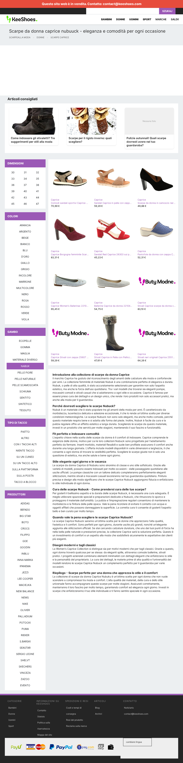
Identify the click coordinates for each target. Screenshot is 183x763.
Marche (161, 19)
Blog (97, 707)
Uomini (11, 720)
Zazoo (25, 679)
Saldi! (175, 19)
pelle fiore (25, 372)
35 (37, 178)
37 (25, 184)
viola (25, 319)
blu (25, 250)
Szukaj (167, 11)
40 (25, 191)
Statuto (41, 716)
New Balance (25, 591)
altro (25, 437)
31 (25, 172)
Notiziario (129, 707)
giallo (25, 262)
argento (25, 231)
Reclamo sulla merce (76, 726)
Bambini (12, 707)
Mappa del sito (44, 734)
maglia (25, 353)
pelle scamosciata (25, 385)
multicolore (25, 287)
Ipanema (25, 566)
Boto (25, 522)
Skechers (25, 666)
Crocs (25, 528)
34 (25, 178)
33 (12, 178)
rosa (25, 300)
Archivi (98, 713)
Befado (25, 509)
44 (37, 197)
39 (12, 191)
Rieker (25, 635)
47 (37, 203)
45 (12, 203)
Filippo (25, 534)
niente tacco (25, 450)
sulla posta (25, 475)
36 (12, 184)
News (25, 597)
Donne (11, 713)
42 (12, 197)
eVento (25, 685)
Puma (25, 628)
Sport (11, 726)
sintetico (25, 403)
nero (25, 294)
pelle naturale (25, 378)
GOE (25, 541)
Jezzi (25, 572)
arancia (25, 225)
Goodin (25, 547)
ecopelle (25, 340)
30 (12, 172)
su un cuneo (25, 456)
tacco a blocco (25, 481)
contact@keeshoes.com (122, 4)
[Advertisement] (91, 70)
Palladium (25, 616)
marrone (25, 281)
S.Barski (25, 641)
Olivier (25, 610)
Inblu (25, 553)
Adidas (25, 503)
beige (25, 237)
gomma (25, 347)
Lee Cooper (25, 578)
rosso (25, 306)
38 (37, 184)
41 (37, 191)
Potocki (25, 622)
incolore (25, 275)
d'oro (25, 256)
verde (25, 313)
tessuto (25, 410)
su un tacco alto (25, 463)
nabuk (25, 366)
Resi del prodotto (74, 720)
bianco (25, 244)
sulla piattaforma (25, 469)
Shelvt (25, 660)
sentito (25, 397)
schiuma (25, 391)
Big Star (25, 515)
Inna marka (25, 559)
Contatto (41, 710)
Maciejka (25, 584)
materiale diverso (25, 359)
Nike (25, 603)
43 (25, 197)
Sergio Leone (25, 653)
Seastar (25, 647)
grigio (25, 269)
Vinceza (25, 672)
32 (37, 172)
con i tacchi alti (25, 444)
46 (25, 203)
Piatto (25, 431)
